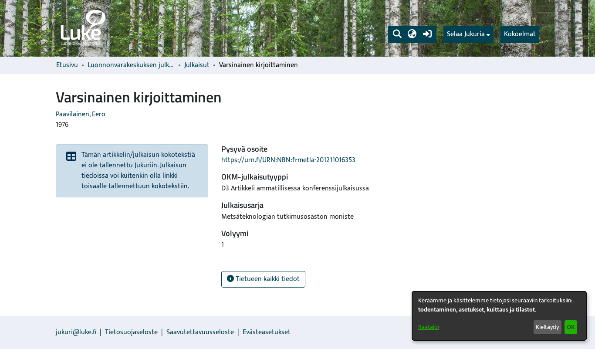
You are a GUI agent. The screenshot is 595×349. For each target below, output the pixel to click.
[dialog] (499, 315)
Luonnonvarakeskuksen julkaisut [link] (131, 65)
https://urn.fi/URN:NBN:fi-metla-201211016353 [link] (288, 160)
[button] (397, 34)
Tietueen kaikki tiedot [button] (267, 279)
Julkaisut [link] (197, 65)
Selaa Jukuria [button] (466, 34)
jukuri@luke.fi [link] (76, 332)
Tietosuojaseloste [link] (131, 332)
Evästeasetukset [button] (267, 332)
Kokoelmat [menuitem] (520, 34)
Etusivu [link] (67, 65)
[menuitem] (468, 34)
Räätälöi (428, 327)
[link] (82, 28)
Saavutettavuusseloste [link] (200, 332)
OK (571, 327)
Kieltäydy (547, 327)
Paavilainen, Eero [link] (80, 114)
